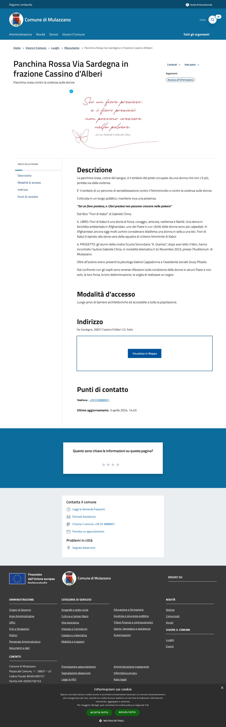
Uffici (12, 622)
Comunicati (173, 616)
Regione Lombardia (20, 4)
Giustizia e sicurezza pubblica (131, 616)
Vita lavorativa (70, 622)
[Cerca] (212, 19)
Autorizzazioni (122, 635)
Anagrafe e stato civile (74, 610)
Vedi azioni (190, 65)
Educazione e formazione (129, 609)
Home (16, 48)
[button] (113, 721)
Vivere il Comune (36, 48)
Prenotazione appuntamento (78, 667)
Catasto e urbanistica (74, 635)
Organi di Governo (20, 610)
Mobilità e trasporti (72, 641)
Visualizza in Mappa (144, 353)
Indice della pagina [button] (28, 164)
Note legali (120, 679)
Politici (13, 635)
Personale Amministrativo (24, 641)
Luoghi (55, 48)
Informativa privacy (125, 673)
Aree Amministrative (21, 616)
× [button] (222, 688)
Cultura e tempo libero (74, 616)
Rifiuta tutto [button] (127, 712)
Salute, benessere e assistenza (132, 629)
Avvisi (169, 622)
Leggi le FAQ (68, 679)
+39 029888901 (99, 400)
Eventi (170, 646)
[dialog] (113, 705)
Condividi (172, 65)
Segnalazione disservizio (76, 673)
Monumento (71, 48)
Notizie (170, 610)
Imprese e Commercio (74, 629)
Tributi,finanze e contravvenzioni (133, 622)
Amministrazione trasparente (131, 667)
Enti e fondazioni (19, 629)
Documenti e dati (19, 648)
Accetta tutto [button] (99, 712)
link (147, 705)
